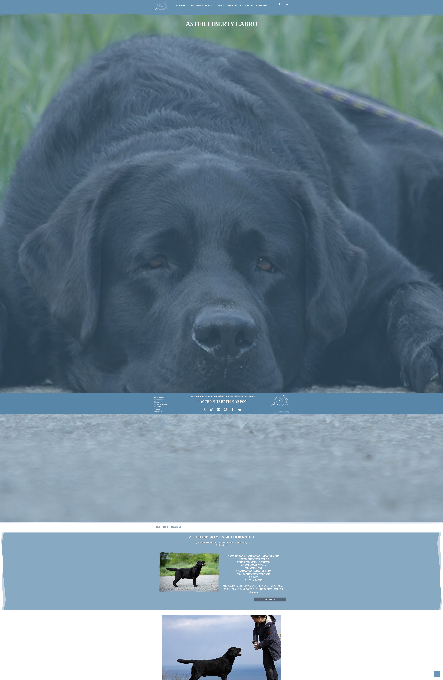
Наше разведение (161, 404)
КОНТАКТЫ (261, 5)
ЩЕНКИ (239, 5)
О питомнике (159, 397)
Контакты (158, 411)
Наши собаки (159, 400)
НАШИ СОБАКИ (225, 5)
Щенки (157, 402)
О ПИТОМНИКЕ (195, 5)
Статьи (157, 409)
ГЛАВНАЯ (180, 5)
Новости (157, 407)
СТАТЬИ (249, 5)
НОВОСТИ (210, 5)
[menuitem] (164, 397)
